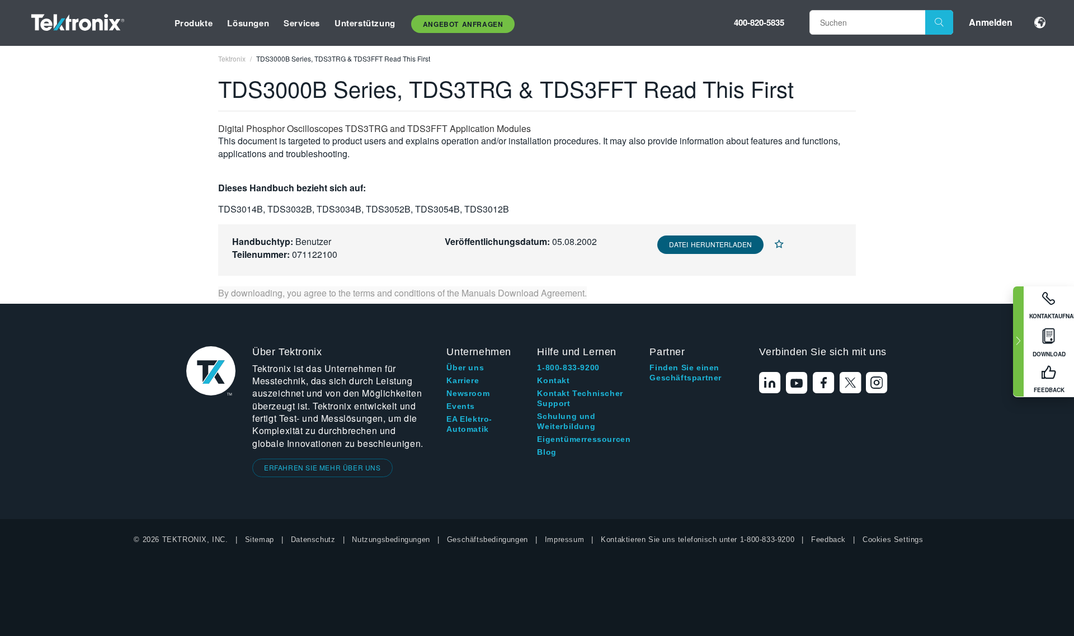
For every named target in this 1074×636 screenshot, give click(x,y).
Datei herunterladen (710, 244)
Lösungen (248, 23)
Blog (546, 451)
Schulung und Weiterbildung (566, 421)
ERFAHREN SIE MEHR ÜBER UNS (322, 467)
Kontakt (553, 380)
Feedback (828, 539)
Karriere (462, 380)
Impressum (564, 539)
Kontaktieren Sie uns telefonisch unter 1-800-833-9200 (697, 539)
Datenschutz (313, 539)
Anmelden (990, 22)
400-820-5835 (759, 22)
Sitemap (259, 539)
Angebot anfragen (463, 24)
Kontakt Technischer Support (580, 398)
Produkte (194, 23)
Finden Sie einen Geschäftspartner (685, 372)
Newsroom (467, 393)
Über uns (465, 367)
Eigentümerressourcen (583, 439)
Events (460, 406)
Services (302, 23)
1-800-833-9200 (568, 367)
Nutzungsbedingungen (391, 539)
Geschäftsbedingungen (487, 539)
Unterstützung (365, 23)
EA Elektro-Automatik (469, 424)
